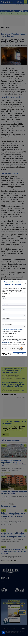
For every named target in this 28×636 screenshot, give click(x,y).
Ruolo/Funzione (6, 318)
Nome (3, 296)
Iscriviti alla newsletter (19, 353)
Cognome (4, 302)
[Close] (26, 283)
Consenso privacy (8, 336)
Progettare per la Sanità (9, 333)
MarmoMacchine (16, 331)
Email (3, 307)
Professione (5, 313)
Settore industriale (7, 324)
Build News (6, 331)
